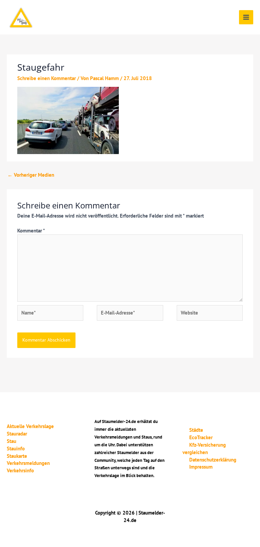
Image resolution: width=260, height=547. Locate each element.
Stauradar (17, 433)
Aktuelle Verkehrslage (30, 426)
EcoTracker (201, 437)
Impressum (201, 467)
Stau (11, 441)
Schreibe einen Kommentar (46, 78)
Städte (196, 430)
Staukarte (17, 456)
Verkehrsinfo (20, 470)
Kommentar (31, 230)
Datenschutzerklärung (212, 459)
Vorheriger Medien (30, 175)
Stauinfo (16, 448)
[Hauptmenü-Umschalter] (246, 17)
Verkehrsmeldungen (28, 463)
